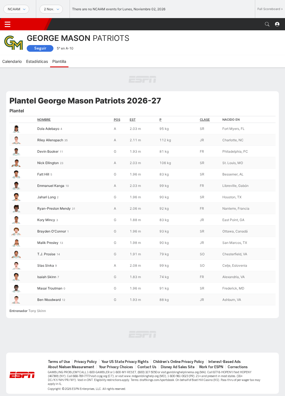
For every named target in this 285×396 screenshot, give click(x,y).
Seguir (40, 48)
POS (117, 120)
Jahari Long (46, 197)
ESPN (32, 24)
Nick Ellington (48, 163)
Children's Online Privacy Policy (178, 362)
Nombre (44, 120)
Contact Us (146, 367)
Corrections (238, 367)
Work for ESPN (211, 367)
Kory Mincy (46, 220)
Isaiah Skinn (46, 277)
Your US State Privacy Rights (125, 362)
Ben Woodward (49, 300)
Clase (205, 120)
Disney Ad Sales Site (178, 367)
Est (133, 120)
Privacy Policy (85, 362)
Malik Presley (47, 243)
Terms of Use (59, 362)
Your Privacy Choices (116, 367)
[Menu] (7, 24)
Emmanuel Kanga (50, 186)
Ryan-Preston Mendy (54, 208)
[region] (142, 210)
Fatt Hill (43, 174)
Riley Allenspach (50, 140)
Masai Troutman (49, 288)
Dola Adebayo (48, 129)
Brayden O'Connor (51, 231)
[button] (267, 24)
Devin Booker (47, 151)
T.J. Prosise (46, 254)
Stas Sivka (45, 265)
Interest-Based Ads (224, 362)
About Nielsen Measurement (71, 367)
